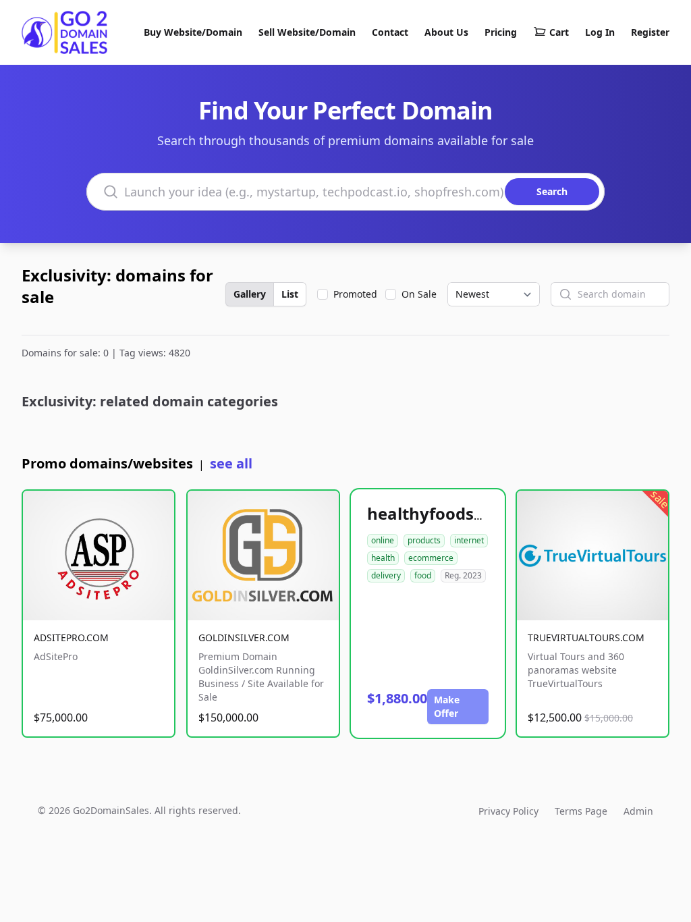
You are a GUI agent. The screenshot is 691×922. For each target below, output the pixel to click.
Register (650, 32)
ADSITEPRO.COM (71, 637)
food (422, 575)
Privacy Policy (508, 811)
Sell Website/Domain (307, 32)
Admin (638, 811)
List (289, 294)
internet (469, 540)
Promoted (355, 294)
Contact (390, 32)
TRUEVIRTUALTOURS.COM (586, 637)
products (424, 540)
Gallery (249, 294)
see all (231, 463)
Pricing (501, 32)
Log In (600, 32)
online (382, 540)
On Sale (419, 294)
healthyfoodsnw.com (452, 513)
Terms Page (581, 811)
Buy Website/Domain (193, 32)
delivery (386, 575)
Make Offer (447, 706)
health (383, 558)
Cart (559, 32)
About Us (446, 32)
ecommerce (430, 558)
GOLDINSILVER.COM (243, 637)
